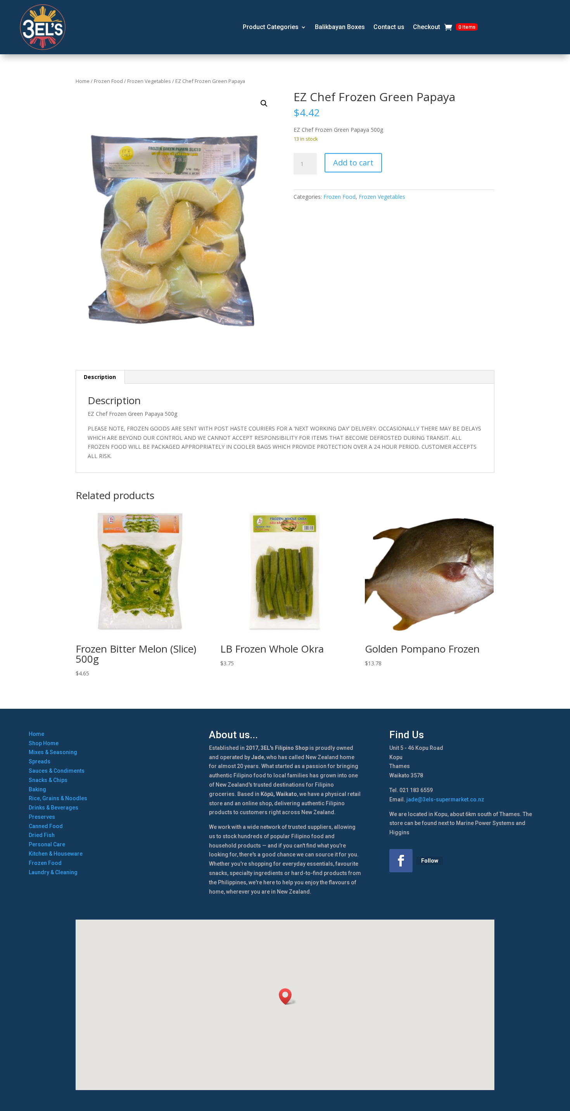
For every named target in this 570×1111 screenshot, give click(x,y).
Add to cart (353, 162)
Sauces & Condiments (57, 771)
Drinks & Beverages (53, 807)
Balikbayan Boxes (340, 27)
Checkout (426, 27)
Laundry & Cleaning (53, 872)
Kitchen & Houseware (56, 854)
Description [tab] (100, 377)
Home (83, 81)
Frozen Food (108, 81)
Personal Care (47, 844)
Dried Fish (42, 835)
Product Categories (271, 27)
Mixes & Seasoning (53, 752)
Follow (429, 861)
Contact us (388, 27)
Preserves (42, 817)
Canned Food (46, 826)
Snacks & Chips (48, 780)
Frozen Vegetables (149, 81)
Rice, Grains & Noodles (58, 798)
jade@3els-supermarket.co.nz (445, 799)
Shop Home (44, 743)
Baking (37, 789)
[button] (264, 103)
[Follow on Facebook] (401, 860)
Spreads (39, 761)
